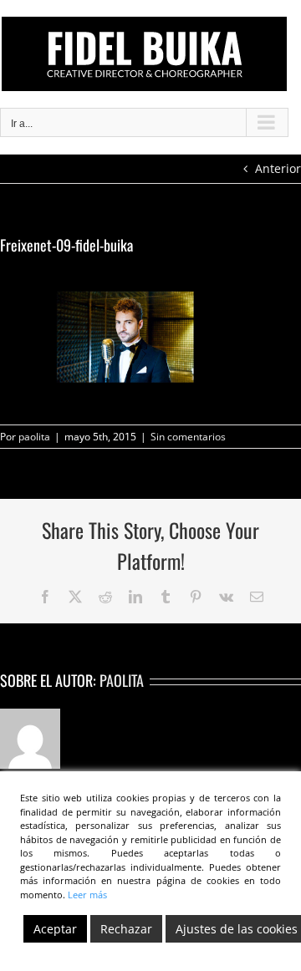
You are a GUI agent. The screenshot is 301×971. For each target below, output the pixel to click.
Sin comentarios (188, 437)
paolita (34, 437)
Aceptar (55, 929)
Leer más (87, 894)
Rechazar (126, 929)
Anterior (278, 168)
